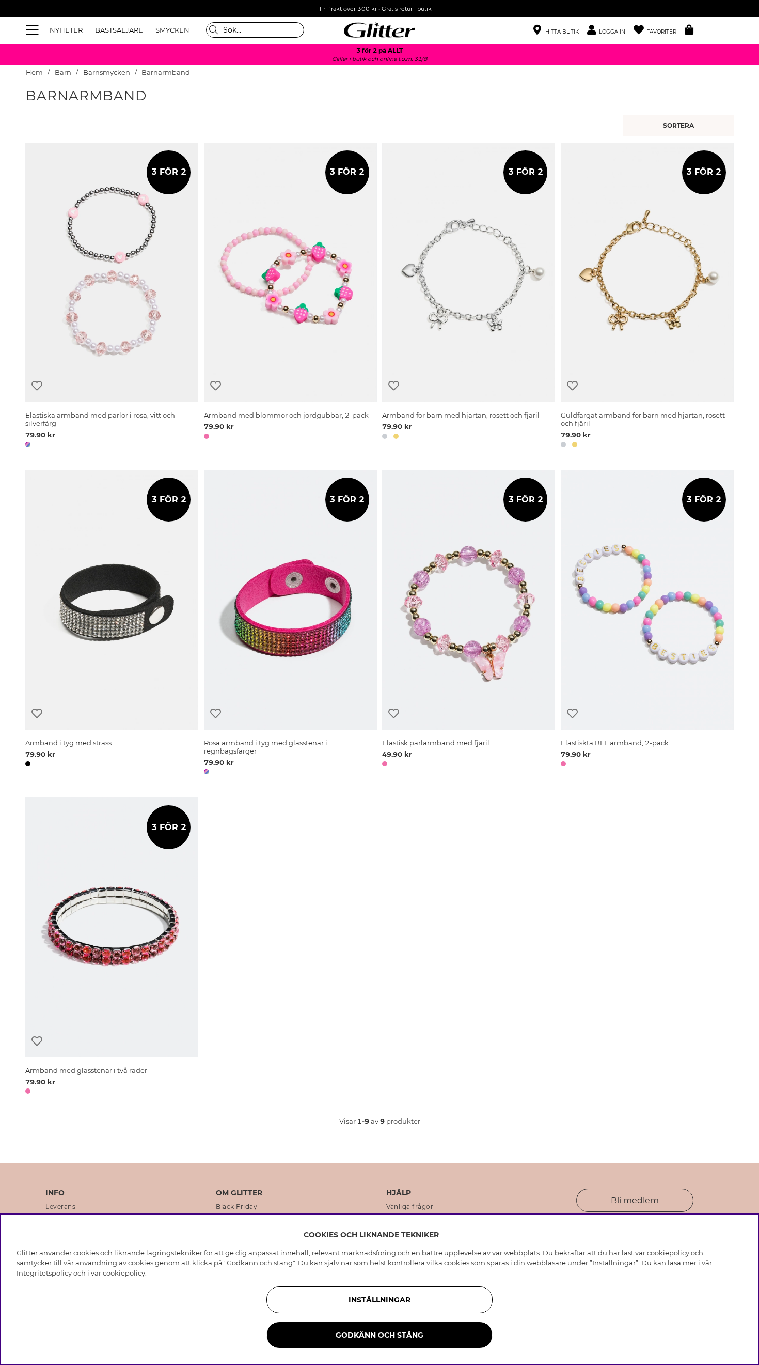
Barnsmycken (106, 72)
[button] (610, 30)
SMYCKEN (172, 30)
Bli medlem (635, 1200)
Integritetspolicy (44, 1273)
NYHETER (66, 30)
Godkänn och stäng (379, 1335)
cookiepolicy (124, 1273)
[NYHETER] (680, 125)
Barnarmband (165, 72)
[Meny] (33, 30)
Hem (34, 72)
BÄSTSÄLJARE (119, 30)
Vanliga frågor (409, 1206)
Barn (63, 72)
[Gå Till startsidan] (379, 30)
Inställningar (379, 1300)
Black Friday (236, 1206)
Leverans (60, 1206)
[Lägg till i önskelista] (37, 386)
